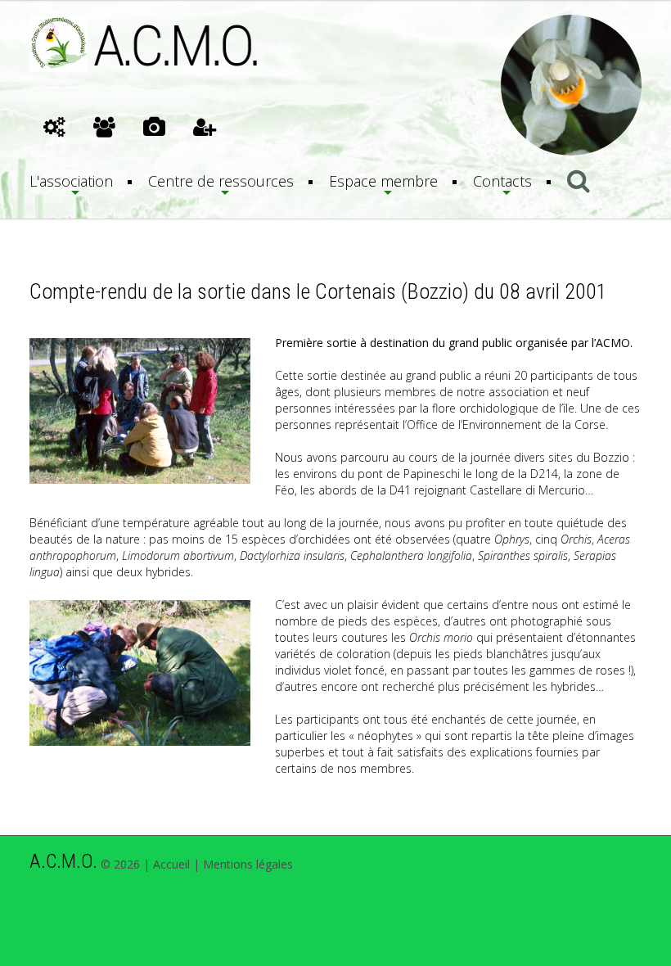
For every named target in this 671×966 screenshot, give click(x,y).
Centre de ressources (221, 181)
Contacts (502, 181)
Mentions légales (248, 864)
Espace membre (383, 181)
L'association (71, 181)
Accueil (171, 864)
